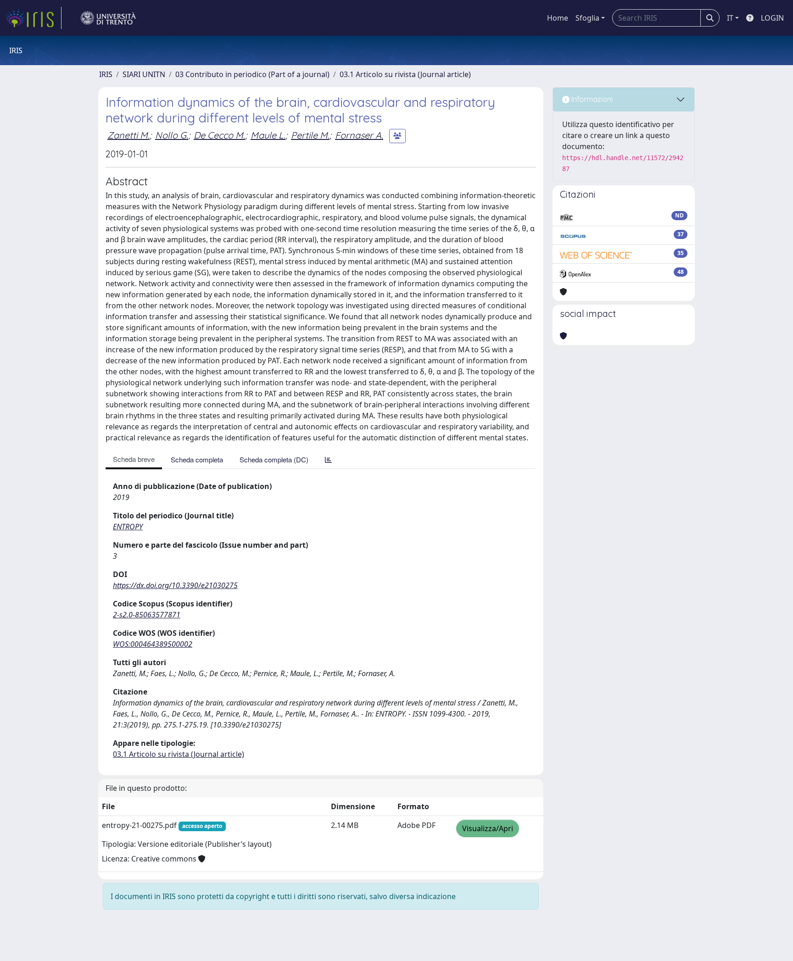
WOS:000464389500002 (152, 644)
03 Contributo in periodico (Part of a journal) (252, 74)
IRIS (105, 74)
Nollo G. (171, 135)
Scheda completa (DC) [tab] (274, 459)
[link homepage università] (108, 18)
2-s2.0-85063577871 (146, 615)
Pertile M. (310, 135)
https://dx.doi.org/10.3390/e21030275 (175, 585)
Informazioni (591, 99)
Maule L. (268, 135)
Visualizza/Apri (487, 828)
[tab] (328, 459)
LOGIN (772, 18)
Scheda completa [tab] (197, 459)
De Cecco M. (219, 135)
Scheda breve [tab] (134, 459)
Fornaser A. (359, 135)
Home (557, 18)
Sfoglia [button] (587, 18)
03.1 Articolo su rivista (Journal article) (405, 74)
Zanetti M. (128, 135)
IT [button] (730, 18)
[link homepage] (33, 18)
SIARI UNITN (144, 74)
